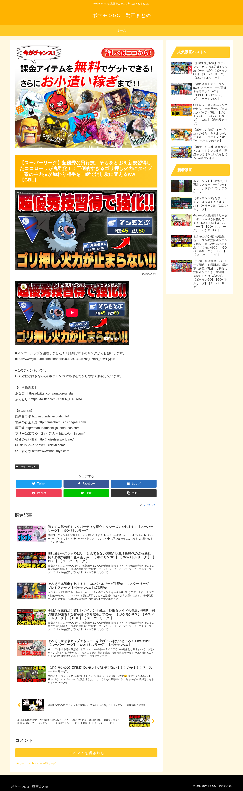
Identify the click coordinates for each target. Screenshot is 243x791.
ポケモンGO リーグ (28, 466)
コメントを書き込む (86, 753)
